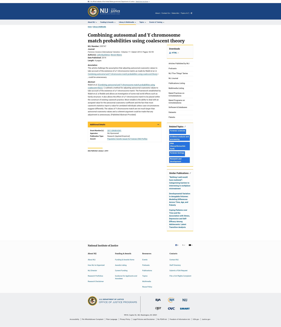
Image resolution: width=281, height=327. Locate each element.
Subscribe (175, 13)
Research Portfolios (95, 276)
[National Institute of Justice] (185, 301)
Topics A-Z (185, 13)
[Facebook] (177, 246)
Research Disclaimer (96, 281)
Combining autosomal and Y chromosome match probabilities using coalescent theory (122, 74)
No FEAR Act (162, 319)
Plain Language (111, 319)
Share (193, 15)
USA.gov (196, 319)
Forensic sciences (177, 131)
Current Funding (121, 270)
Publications (147, 270)
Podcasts (146, 265)
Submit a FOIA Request (178, 270)
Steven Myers (116, 55)
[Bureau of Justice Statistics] (171, 303)
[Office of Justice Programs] (93, 11)
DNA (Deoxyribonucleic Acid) (177, 146)
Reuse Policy (147, 287)
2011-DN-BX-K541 (114, 130)
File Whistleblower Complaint (92, 319)
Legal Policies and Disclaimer (144, 319)
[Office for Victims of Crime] (171, 310)
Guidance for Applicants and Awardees (126, 277)
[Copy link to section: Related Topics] (184, 126)
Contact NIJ (174, 260)
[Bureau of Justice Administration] (158, 301)
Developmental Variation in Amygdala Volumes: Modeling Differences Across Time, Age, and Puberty (179, 199)
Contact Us (166, 13)
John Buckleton (103, 55)
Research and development (175, 160)
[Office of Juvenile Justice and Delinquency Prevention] (158, 310)
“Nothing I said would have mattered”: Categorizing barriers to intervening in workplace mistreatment (179, 183)
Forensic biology (177, 153)
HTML (174, 53)
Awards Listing (121, 265)
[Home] (110, 11)
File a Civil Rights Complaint (180, 276)
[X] (184, 246)
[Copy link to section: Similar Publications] (190, 173)
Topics (144, 276)
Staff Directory (175, 265)
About (157, 13)
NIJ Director (92, 270)
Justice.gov (206, 319)
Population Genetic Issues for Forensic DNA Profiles (127, 139)
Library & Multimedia (99, 27)
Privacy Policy (125, 319)
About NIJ (91, 260)
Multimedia (146, 281)
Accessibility (74, 319)
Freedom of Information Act (180, 319)
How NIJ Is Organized (96, 265)
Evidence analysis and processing (179, 137)
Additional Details (97, 124)
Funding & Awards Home (124, 260)
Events (144, 260)
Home (90, 27)
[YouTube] (191, 246)
